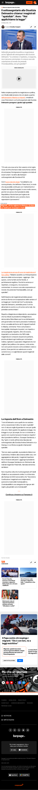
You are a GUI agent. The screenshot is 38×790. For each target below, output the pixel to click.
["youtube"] (11, 682)
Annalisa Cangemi (15, 27)
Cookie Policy (5, 703)
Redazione (30, 703)
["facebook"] (19, 682)
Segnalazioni (12, 700)
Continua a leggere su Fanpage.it (19, 494)
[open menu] (2, 2)
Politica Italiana (5, 557)
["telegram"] (23, 682)
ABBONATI (29, 2)
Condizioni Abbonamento (18, 703)
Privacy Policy (22, 700)
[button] (35, 26)
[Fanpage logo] (10, 2)
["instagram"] (7, 682)
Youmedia (4, 700)
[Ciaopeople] (19, 785)
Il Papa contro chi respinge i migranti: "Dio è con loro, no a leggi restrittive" (16, 641)
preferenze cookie (6, 706)
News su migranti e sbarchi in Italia (11, 7)
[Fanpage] (19, 736)
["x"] (15, 682)
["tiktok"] (3, 682)
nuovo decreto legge (12, 182)
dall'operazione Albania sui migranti (13, 97)
